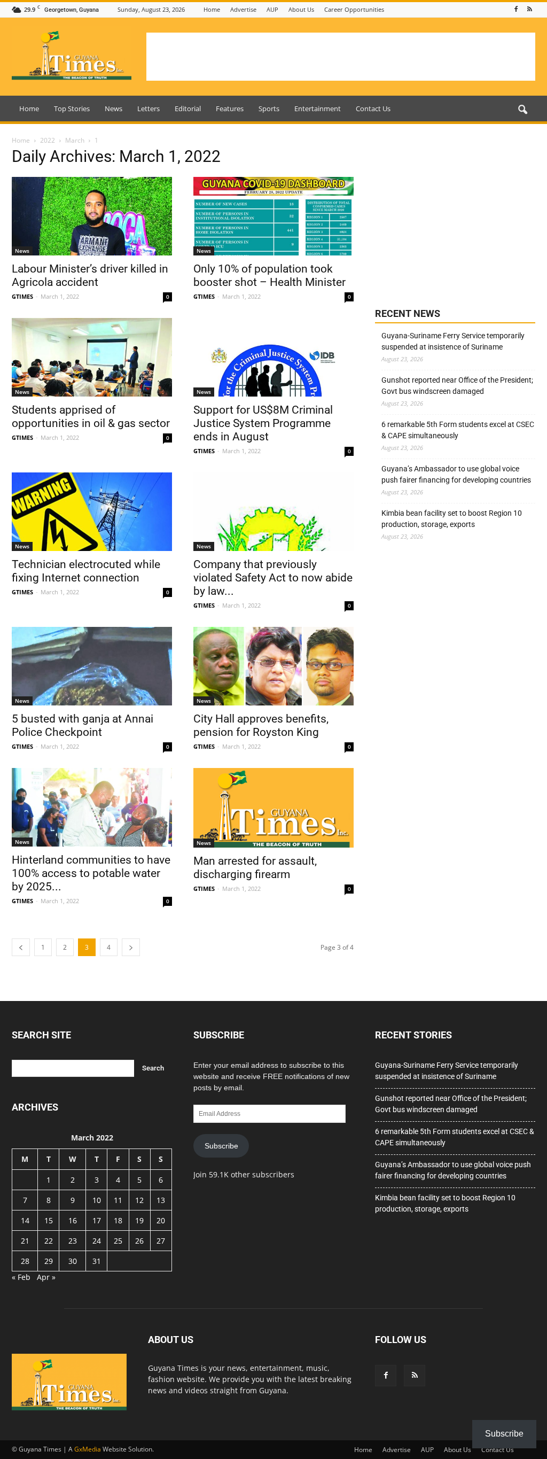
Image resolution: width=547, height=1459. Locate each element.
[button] (522, 110)
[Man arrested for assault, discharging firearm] (273, 807)
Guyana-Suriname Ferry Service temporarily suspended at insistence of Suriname (453, 341)
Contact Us (373, 108)
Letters (148, 108)
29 (48, 1261)
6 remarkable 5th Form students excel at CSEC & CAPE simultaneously (457, 430)
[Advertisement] (340, 57)
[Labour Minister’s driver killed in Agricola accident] (92, 216)
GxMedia (87, 1449)
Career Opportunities (354, 9)
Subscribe (221, 1146)
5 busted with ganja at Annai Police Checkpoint (82, 725)
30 (72, 1261)
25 (118, 1241)
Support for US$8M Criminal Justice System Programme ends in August (263, 423)
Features (230, 108)
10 (96, 1200)
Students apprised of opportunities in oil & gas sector (91, 416)
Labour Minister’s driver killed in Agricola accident (90, 275)
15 (48, 1220)
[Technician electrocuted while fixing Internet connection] (92, 511)
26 (139, 1241)
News (113, 108)
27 (161, 1241)
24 (96, 1241)
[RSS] (529, 9)
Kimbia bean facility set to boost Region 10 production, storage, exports (451, 519)
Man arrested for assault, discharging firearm (255, 868)
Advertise (243, 9)
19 (139, 1220)
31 (96, 1261)
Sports (269, 108)
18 (118, 1220)
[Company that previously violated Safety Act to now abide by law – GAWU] (273, 511)
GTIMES (22, 296)
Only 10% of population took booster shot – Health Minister (269, 275)
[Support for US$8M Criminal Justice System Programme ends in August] (273, 357)
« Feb (21, 1277)
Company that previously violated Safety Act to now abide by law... (273, 577)
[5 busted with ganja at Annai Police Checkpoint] (92, 666)
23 (72, 1241)
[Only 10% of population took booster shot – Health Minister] (273, 216)
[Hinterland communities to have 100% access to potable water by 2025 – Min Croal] (92, 807)
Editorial (188, 108)
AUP (272, 9)
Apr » (46, 1277)
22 (48, 1241)
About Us (301, 9)
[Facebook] (516, 9)
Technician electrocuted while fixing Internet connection (86, 571)
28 (25, 1261)
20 (161, 1220)
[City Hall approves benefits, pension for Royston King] (273, 666)
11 (118, 1200)
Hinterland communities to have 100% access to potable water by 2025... (91, 873)
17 (96, 1220)
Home (212, 9)
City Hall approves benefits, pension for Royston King (261, 725)
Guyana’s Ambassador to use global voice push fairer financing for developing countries (456, 474)
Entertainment (317, 108)
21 (25, 1241)
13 (161, 1200)
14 (25, 1220)
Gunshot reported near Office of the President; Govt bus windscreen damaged (457, 385)
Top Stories (72, 108)
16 (72, 1220)
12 (139, 1200)
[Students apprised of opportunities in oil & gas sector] (92, 357)
